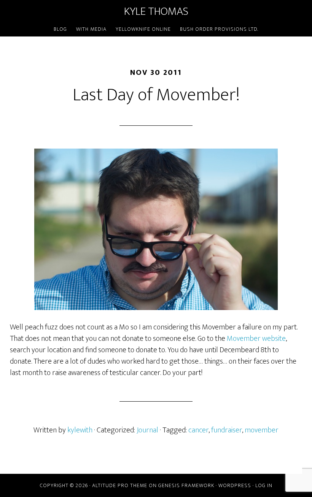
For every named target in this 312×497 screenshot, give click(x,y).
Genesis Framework (186, 485)
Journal (147, 430)
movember (262, 430)
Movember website (256, 338)
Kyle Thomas (156, 11)
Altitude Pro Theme (119, 485)
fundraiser (226, 430)
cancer (198, 430)
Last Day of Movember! (156, 95)
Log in (263, 485)
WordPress (234, 485)
